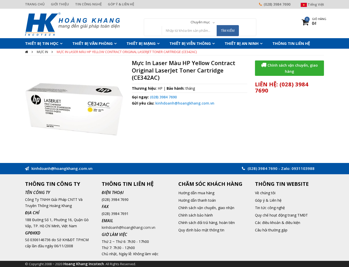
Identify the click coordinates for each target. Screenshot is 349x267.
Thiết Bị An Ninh (217, 43)
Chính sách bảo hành (195, 215)
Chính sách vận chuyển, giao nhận (206, 207)
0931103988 (303, 168)
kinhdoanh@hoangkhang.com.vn (184, 103)
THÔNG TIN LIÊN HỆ (261, 43)
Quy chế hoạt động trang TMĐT (281, 215)
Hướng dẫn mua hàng (196, 192)
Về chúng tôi (265, 192)
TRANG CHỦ (35, 4)
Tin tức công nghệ (270, 207)
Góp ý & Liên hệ (268, 200)
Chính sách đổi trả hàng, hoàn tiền (206, 222)
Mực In (42, 51)
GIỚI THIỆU (60, 4)
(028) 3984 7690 (277, 4)
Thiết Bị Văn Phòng (84, 43)
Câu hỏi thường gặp (271, 230)
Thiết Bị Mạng (128, 43)
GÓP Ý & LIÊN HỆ (121, 4)
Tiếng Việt (315, 4)
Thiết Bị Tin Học (39, 43)
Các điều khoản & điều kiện (277, 222)
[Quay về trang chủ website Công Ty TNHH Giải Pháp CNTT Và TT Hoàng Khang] (72, 23)
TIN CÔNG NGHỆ (88, 4)
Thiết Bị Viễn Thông (172, 43)
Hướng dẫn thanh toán (197, 200)
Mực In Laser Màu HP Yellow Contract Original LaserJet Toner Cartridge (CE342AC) (127, 51)
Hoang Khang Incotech (83, 263)
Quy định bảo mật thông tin (201, 230)
